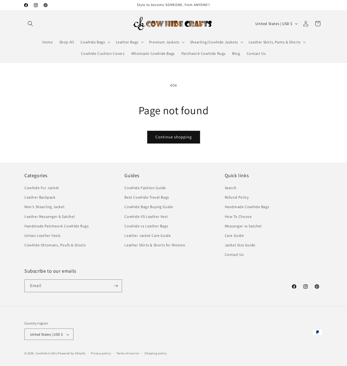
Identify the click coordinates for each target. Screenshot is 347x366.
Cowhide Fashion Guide (145, 187)
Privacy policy (101, 353)
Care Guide (234, 235)
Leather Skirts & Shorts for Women (154, 245)
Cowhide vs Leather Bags (146, 226)
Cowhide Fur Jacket (41, 187)
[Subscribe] (116, 285)
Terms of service (127, 353)
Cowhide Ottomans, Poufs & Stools (55, 245)
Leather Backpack (40, 197)
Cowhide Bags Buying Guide (148, 207)
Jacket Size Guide (240, 245)
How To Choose (238, 216)
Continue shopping (173, 136)
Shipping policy (155, 353)
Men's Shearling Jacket (44, 207)
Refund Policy (237, 197)
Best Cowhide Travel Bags (146, 197)
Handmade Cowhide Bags (247, 207)
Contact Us (234, 254)
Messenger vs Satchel (243, 226)
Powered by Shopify (72, 353)
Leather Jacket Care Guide (147, 235)
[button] (30, 24)
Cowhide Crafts (46, 353)
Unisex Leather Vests (42, 235)
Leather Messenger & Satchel (49, 216)
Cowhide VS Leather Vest (146, 216)
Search (231, 187)
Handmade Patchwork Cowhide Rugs (56, 226)
